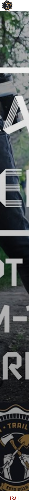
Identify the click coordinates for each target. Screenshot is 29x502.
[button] (19, 5)
